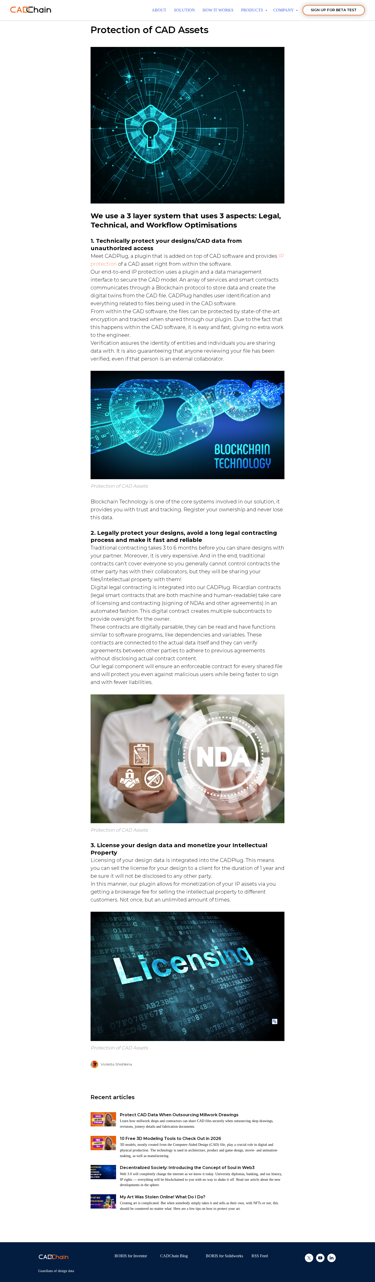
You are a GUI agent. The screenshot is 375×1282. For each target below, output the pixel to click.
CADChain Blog (174, 1256)
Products (252, 10)
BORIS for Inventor (131, 1256)
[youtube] (320, 1261)
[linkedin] (331, 1261)
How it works (218, 10)
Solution (184, 10)
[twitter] (309, 1261)
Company (284, 10)
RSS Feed (260, 1256)
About (159, 10)
